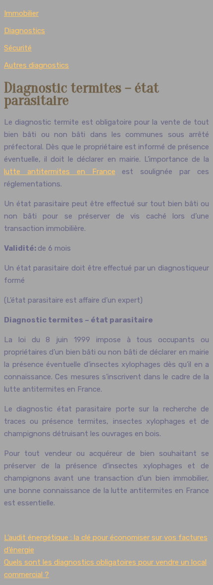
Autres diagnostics (36, 65)
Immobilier (21, 13)
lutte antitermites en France (59, 171)
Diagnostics (24, 30)
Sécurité (18, 48)
